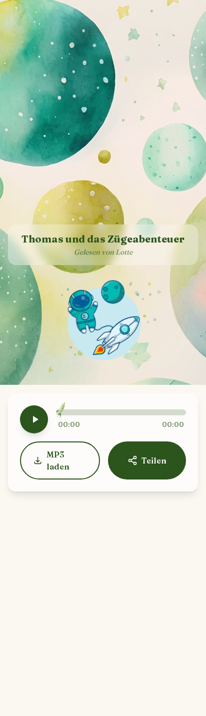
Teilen (154, 460)
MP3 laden (58, 460)
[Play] (34, 419)
